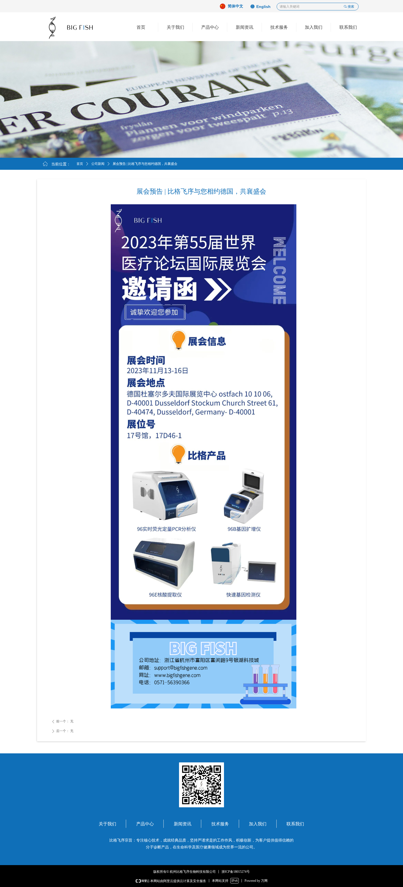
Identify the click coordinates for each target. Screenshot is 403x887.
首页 (79, 164)
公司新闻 (97, 164)
